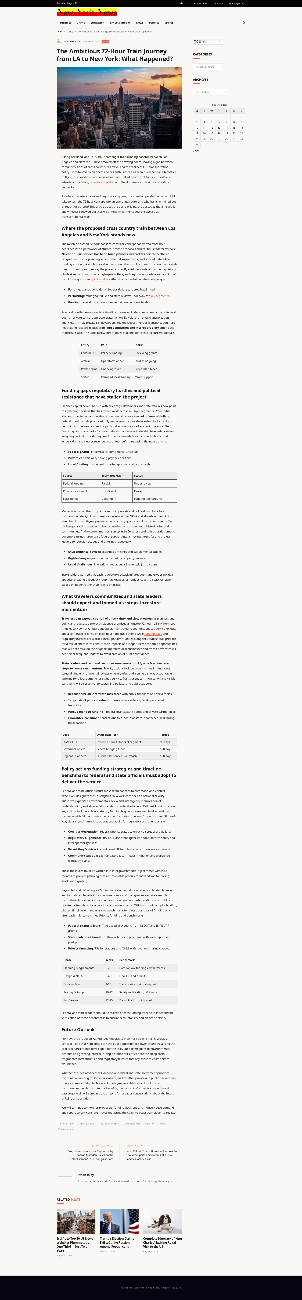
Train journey (65, 1129)
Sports (169, 22)
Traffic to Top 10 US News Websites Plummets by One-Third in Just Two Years (75, 1244)
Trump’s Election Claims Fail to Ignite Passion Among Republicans (117, 1242)
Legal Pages (234, 3)
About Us (185, 3)
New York (150, 1123)
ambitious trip (86, 1123)
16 (241, 127)
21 (226, 133)
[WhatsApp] (44, 254)
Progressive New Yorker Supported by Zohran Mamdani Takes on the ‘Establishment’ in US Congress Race (90, 1155)
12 (211, 127)
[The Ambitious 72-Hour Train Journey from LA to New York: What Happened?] (119, 108)
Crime (81, 22)
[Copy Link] (44, 210)
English (203, 41)
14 (226, 127)
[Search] (243, 23)
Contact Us (217, 3)
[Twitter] (44, 174)
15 (234, 127)
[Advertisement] (159, 12)
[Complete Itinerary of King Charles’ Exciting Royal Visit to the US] (162, 1221)
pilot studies (100, 279)
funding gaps (153, 634)
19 (211, 133)
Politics (154, 22)
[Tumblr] (44, 219)
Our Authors (200, 3)
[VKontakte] (44, 236)
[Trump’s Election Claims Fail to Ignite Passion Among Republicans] (119, 1221)
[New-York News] (87, 12)
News (139, 22)
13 (219, 127)
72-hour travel (66, 1123)
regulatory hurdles (102, 182)
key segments (159, 296)
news (162, 1123)
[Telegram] (44, 245)
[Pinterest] (44, 192)
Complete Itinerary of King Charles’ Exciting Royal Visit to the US (162, 1242)
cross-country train (108, 1123)
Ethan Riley (73, 41)
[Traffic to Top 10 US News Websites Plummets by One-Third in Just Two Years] (76, 1221)
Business (65, 22)
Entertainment (120, 22)
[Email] (44, 201)
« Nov (196, 150)
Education (98, 22)
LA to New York (132, 1123)
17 (196, 133)
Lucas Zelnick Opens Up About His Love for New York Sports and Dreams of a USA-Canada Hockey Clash (152, 1155)
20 (219, 133)
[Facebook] (44, 165)
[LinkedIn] (44, 183)
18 (204, 133)
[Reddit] (44, 228)
